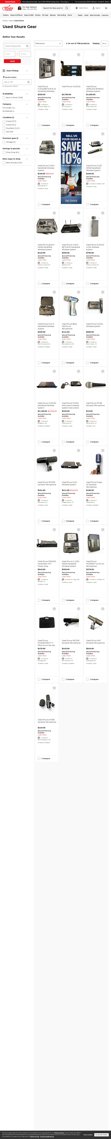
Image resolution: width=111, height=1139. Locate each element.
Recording (61, 15)
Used (86, 15)
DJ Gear (45, 15)
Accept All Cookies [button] (101, 1135)
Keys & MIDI (28, 15)
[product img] (47, 68)
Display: (96, 43)
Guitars (6, 15)
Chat (24, 9)
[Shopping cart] (106, 8)
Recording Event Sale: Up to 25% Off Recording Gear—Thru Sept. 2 (45, 2)
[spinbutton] (9, 54)
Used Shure (19, 21)
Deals (80, 15)
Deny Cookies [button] (88, 1135)
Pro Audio (9, 108)
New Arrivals (95, 15)
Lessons (105, 15)
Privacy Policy (59, 1133)
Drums (37, 15)
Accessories (8, 111)
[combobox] (48, 43)
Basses (53, 15)
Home (5, 21)
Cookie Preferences (47, 1136)
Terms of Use (34, 1136)
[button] (27, 8)
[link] (47, 89)
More (70, 15)
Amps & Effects (16, 15)
